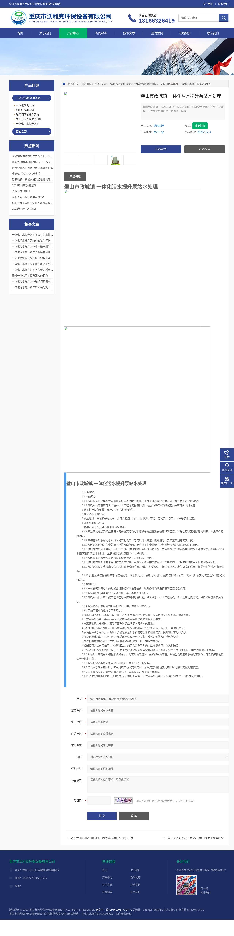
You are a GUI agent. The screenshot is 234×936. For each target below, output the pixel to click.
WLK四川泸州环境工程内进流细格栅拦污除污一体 (104, 838)
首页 (20, 33)
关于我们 (208, 3)
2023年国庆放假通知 (24, 185)
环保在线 (181, 909)
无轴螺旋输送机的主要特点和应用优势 (34, 156)
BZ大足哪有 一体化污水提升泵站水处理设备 (198, 838)
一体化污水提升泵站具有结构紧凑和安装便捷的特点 (41, 252)
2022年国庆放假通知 (24, 208)
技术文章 (129, 33)
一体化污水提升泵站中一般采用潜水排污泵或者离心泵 (42, 246)
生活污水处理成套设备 (29, 119)
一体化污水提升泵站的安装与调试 (31, 240)
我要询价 (200, 125)
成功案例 (157, 33)
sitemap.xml (195, 909)
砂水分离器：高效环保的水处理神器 (32, 167)
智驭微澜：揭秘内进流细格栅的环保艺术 (35, 179)
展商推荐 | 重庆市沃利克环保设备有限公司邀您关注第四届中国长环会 (51, 202)
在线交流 (205, 149)
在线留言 (185, 33)
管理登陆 (157, 909)
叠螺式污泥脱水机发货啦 (26, 173)
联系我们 (223, 3)
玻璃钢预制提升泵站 (27, 114)
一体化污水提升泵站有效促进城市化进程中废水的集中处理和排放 (49, 269)
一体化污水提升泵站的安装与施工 (31, 287)
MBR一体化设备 (25, 109)
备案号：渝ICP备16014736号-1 (114, 909)
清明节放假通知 (21, 191)
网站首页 (86, 83)
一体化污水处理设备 (119, 83)
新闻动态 (101, 33)
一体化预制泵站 (25, 105)
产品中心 (73, 33)
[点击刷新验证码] (123, 800)
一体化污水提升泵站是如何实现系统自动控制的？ (40, 281)
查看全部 (21, 131)
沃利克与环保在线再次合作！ (28, 197)
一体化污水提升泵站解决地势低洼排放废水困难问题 (41, 258)
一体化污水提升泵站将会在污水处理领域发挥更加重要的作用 (46, 234)
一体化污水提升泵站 (27, 123)
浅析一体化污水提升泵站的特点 (30, 275)
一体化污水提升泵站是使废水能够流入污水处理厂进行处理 (45, 263)
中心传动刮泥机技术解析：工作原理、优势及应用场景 (42, 162)
